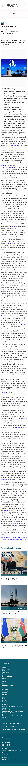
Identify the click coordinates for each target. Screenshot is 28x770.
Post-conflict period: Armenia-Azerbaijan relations (12, 707)
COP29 (4, 714)
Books (3, 683)
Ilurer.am (23, 324)
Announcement (6, 672)
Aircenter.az (14, 226)
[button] (24, 4)
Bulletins (4, 678)
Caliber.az (15, 523)
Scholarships (5, 691)
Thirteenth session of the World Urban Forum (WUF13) (13, 716)
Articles (4, 681)
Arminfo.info (12, 243)
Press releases (6, 701)
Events (4, 700)
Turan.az (4, 392)
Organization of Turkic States (9, 712)
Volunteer (4, 692)
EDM (13, 401)
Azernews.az (22, 500)
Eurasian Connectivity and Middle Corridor (12, 711)
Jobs (3, 687)
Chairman (4, 667)
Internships (5, 689)
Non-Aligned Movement (8, 709)
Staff (3, 670)
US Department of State (15, 145)
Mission (4, 666)
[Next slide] (25, 68)
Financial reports (6, 673)
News (3, 697)
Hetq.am (4, 165)
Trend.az (17, 493)
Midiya (24, 729)
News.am (19, 427)
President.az (5, 316)
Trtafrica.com (5, 289)
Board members (6, 669)
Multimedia (5, 698)
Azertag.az (15, 298)
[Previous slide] (3, 68)
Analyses (4, 680)
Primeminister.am (10, 167)
